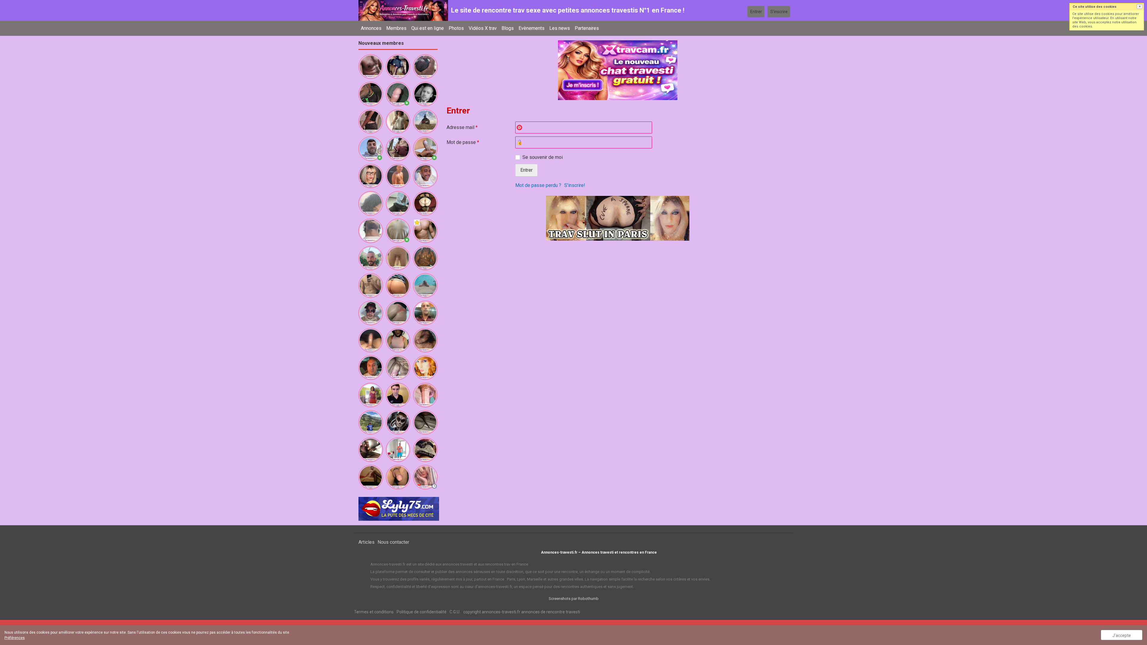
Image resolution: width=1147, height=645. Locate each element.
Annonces (371, 28)
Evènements (532, 28)
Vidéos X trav (483, 28)
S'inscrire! (574, 185)
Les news (559, 28)
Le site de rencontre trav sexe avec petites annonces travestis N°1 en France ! (567, 10)
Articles (366, 542)
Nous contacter (393, 542)
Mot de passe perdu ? (538, 185)
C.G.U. (455, 611)
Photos (456, 28)
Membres (396, 28)
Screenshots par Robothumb (574, 598)
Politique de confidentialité (422, 611)
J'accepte (1121, 635)
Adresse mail (462, 127)
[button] (1140, 6)
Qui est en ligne (427, 28)
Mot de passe (463, 142)
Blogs (508, 28)
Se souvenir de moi (542, 157)
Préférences (14, 638)
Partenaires (587, 28)
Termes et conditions (374, 611)
